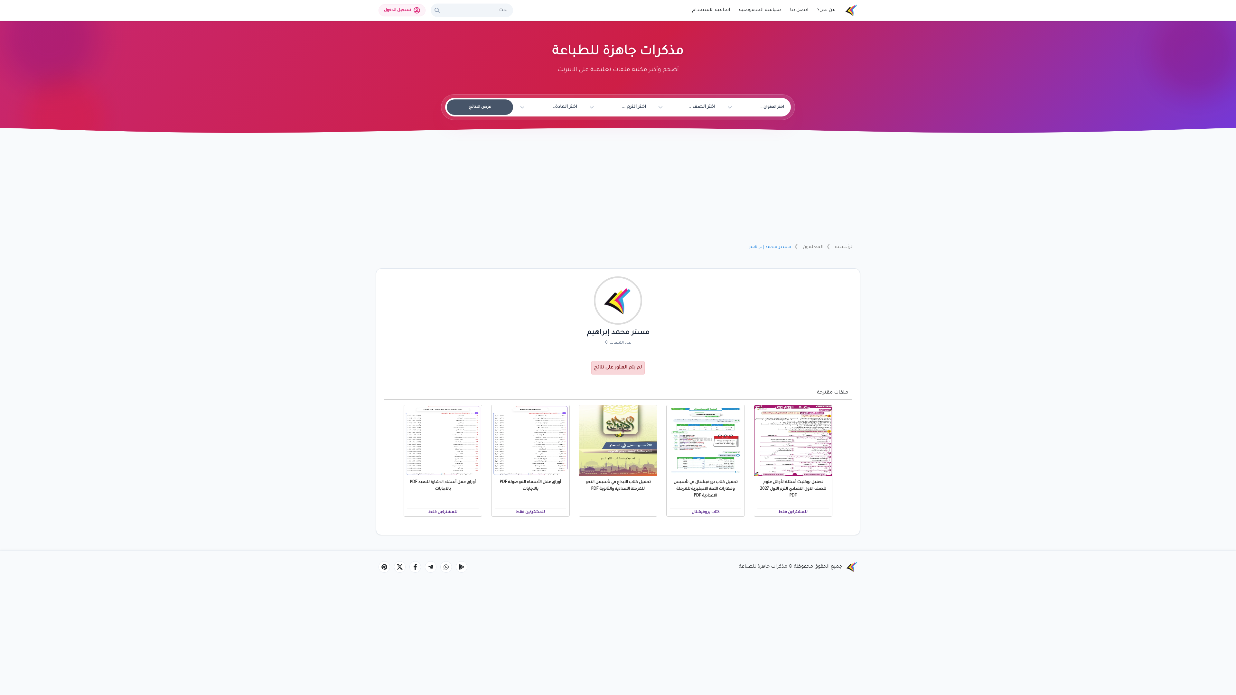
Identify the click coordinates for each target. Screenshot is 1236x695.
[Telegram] (430, 567)
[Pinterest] (384, 567)
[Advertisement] (618, 191)
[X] (400, 567)
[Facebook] (415, 567)
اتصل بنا (799, 10)
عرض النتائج (480, 107)
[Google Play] (461, 567)
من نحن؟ (826, 10)
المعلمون (813, 247)
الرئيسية (844, 247)
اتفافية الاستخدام (711, 10)
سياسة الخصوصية (760, 10)
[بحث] (437, 10)
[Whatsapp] (446, 567)
